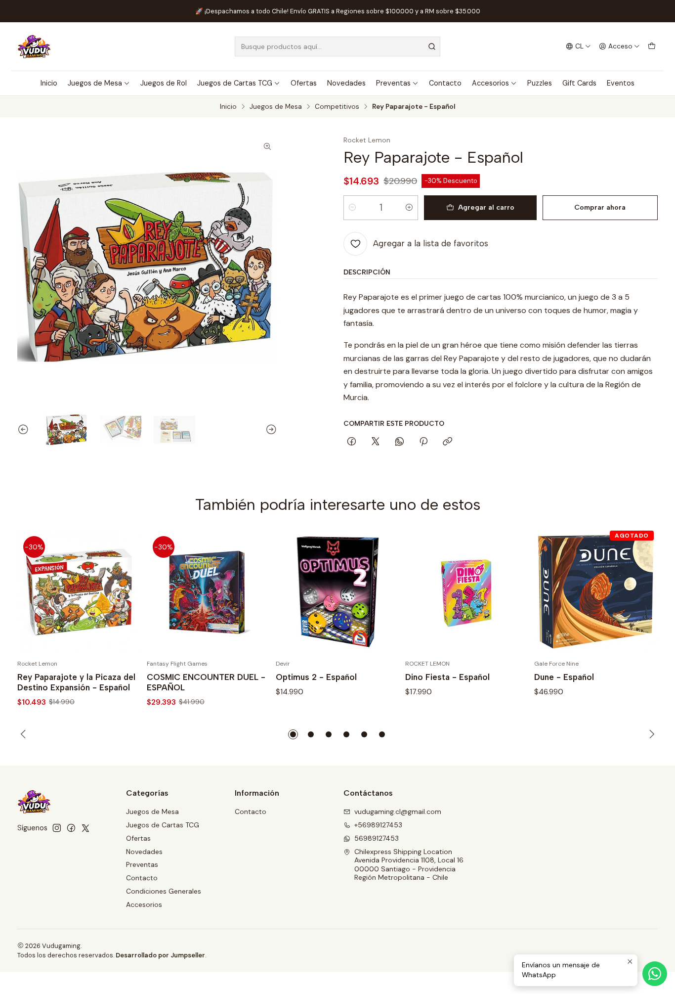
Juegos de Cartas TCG (234, 83)
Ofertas (304, 83)
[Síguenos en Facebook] (71, 828)
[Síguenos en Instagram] (57, 828)
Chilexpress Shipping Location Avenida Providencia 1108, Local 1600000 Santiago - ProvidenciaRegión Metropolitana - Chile (409, 864)
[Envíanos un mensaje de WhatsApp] (654, 973)
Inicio (49, 83)
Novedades (346, 83)
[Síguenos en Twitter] (85, 828)
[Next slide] (269, 430)
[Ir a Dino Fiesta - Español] (467, 592)
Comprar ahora (600, 207)
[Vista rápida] (123, 591)
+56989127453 (378, 824)
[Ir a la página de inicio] (34, 46)
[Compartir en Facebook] (351, 442)
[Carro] (652, 46)
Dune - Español (564, 677)
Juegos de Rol (163, 83)
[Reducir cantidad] (352, 208)
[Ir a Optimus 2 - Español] (337, 592)
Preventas (393, 83)
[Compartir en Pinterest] (423, 442)
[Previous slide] (24, 430)
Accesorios (490, 83)
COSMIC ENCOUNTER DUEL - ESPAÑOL (206, 682)
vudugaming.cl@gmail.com (397, 811)
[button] (293, 734)
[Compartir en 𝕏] (375, 442)
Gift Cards (579, 83)
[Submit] (431, 46)
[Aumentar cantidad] (409, 208)
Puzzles (539, 83)
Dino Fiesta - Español (447, 677)
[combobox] (337, 46)
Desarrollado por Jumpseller (160, 955)
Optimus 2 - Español (316, 677)
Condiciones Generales (163, 891)
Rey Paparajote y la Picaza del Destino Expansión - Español (76, 682)
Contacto (445, 83)
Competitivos (337, 106)
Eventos (620, 83)
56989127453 (376, 838)
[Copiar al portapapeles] (447, 442)
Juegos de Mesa (95, 83)
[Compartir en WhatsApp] (399, 442)
